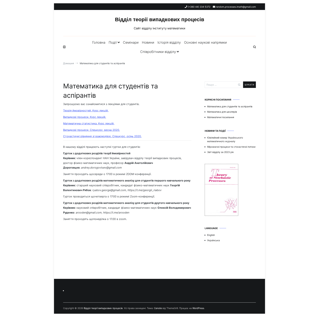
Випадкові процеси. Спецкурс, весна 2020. (91, 130)
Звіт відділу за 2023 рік (220, 152)
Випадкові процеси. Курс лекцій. (84, 117)
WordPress (198, 308)
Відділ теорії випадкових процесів (159, 19)
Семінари (131, 42)
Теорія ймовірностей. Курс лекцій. (85, 110)
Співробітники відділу (158, 52)
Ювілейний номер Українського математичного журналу (225, 139)
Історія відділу (169, 42)
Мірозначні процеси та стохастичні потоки (231, 146)
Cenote (158, 308)
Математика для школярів (222, 111)
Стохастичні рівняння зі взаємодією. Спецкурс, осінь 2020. (102, 136)
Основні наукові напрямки (205, 42)
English (211, 235)
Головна (98, 42)
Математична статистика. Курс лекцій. (88, 123)
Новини (148, 42)
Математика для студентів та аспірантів (229, 106)
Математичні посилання (220, 117)
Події (113, 42)
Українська (213, 240)
